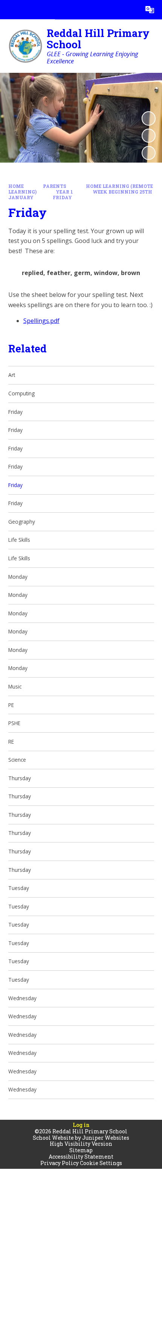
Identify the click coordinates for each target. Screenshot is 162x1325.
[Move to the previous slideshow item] (149, 136)
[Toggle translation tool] (149, 9)
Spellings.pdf (41, 321)
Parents (54, 186)
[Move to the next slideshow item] (149, 153)
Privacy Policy (59, 1163)
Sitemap (81, 1150)
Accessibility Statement (81, 1156)
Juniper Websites (105, 1137)
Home (16, 186)
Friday (62, 197)
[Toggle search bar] (130, 9)
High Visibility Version (81, 1143)
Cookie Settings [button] (101, 1163)
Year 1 (64, 192)
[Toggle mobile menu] (9, 9)
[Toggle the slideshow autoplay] (149, 118)
